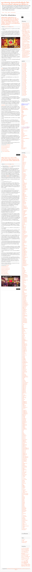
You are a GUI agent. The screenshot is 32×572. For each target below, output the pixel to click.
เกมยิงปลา (23, 517)
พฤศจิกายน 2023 (24, 94)
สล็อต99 (22, 562)
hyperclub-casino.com (25, 264)
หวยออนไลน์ (24, 515)
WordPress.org (24, 542)
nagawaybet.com (24, 313)
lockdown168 (24, 287)
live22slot (23, 284)
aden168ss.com (24, 175)
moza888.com (24, 310)
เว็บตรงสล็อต (24, 522)
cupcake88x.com (24, 219)
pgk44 (23, 332)
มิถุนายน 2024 (24, 87)
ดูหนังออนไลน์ (23, 106)
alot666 (23, 181)
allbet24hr (7, 265)
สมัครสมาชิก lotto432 (25, 493)
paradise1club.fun (24, 321)
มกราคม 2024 (24, 92)
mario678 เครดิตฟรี (23, 552)
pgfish (23, 327)
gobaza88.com (24, 253)
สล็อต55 (23, 499)
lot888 (23, 291)
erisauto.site (23, 230)
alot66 (23, 180)
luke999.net (23, 294)
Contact (9, 12)
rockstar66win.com (24, 365)
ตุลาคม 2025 (24, 72)
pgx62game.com (24, 343)
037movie (23, 154)
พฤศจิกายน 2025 (24, 71)
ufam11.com (23, 436)
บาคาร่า (22, 113)
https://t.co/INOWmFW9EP (6, 151)
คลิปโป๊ (22, 142)
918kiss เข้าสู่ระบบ (24, 169)
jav (22, 266)
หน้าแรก (3, 12)
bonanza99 (23, 212)
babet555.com (24, 191)
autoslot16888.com (24, 189)
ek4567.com (24, 229)
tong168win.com (24, 424)
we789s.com (24, 455)
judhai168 (22, 134)
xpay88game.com (24, 463)
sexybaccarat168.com (25, 382)
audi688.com (24, 187)
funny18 (22, 144)
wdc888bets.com (24, 453)
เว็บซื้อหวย (23, 521)
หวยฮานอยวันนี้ (24, 516)
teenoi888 (23, 416)
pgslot (22, 137)
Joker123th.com (24, 272)
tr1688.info (23, 426)
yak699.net (23, 465)
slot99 (22, 131)
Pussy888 (26, 556)
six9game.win (24, 387)
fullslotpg (23, 244)
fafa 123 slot (23, 233)
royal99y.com (24, 367)
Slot (22, 557)
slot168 (23, 396)
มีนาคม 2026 (24, 67)
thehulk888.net (24, 418)
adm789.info (24, 176)
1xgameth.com (24, 162)
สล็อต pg (23, 496)
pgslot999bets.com (24, 340)
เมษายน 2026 (24, 66)
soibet (23, 400)
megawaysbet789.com (25, 304)
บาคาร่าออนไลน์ (24, 479)
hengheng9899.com (25, 257)
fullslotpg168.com (24, 245)
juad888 (23, 273)
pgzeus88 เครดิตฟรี (26, 555)
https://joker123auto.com (24, 109)
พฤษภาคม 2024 (24, 88)
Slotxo (23, 398)
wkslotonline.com (24, 459)
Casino (23, 216)
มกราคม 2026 (24, 69)
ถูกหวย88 (23, 473)
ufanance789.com (24, 439)
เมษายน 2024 (24, 89)
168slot (23, 159)
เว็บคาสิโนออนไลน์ (24, 520)
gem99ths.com (24, 250)
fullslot (22, 117)
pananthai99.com (24, 320)
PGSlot (23, 554)
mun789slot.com (24, 311)
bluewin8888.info (24, 210)
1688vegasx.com (24, 157)
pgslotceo (23, 341)
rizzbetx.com (24, 364)
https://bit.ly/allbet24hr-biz (4, 266)
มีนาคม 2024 (24, 90)
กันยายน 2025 (24, 73)
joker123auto (24, 270)
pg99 (23, 326)
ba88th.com (23, 190)
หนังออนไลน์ (24, 513)
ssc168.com (23, 406)
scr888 (23, 378)
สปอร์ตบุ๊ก (23, 492)
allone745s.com (24, 179)
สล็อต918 (23, 503)
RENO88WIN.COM (24, 362)
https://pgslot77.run (24, 115)
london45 (23, 288)
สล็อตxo (22, 140)
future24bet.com (24, 247)
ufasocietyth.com (24, 442)
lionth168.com (24, 282)
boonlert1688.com (24, 214)
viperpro (22, 558)
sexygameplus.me (24, 383)
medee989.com (24, 301)
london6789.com (24, 289)
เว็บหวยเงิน (22, 124)
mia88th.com (24, 308)
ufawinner (23, 443)
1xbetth (22, 143)
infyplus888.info (24, 265)
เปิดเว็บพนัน (23, 518)
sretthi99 (23, 404)
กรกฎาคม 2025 (24, 75)
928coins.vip (24, 171)
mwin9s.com (24, 312)
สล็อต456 (23, 498)
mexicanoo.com (24, 306)
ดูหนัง (22, 110)
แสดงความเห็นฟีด (24, 541)
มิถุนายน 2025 (24, 76)
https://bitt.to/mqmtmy (4, 148)
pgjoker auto (24, 331)
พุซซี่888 (22, 111)
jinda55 (23, 267)
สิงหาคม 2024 (24, 85)
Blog (6, 12)
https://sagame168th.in (24, 108)
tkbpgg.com (23, 423)
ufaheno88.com (24, 435)
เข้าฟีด (23, 540)
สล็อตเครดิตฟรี (27, 564)
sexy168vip (23, 380)
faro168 (23, 234)
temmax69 (23, 417)
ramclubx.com (24, 360)
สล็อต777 (23, 501)
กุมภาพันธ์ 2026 (24, 68)
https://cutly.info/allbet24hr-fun (5, 147)
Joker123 (23, 269)
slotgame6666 (24, 397)
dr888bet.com (24, 226)
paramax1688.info (24, 322)
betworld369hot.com (25, 207)
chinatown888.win (24, 217)
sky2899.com (24, 389)
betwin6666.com (24, 206)
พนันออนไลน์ (24, 483)
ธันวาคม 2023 (24, 93)
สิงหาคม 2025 (24, 74)
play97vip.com (24, 346)
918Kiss (23, 168)
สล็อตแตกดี (23, 511)
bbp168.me (23, 199)
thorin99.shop (24, 419)
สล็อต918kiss (8, 144)
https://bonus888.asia (24, 135)
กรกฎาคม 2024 (24, 86)
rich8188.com (24, 363)
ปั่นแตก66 (23, 481)
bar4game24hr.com (24, 196)
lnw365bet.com (24, 285)
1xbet (23, 161)
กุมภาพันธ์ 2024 (24, 91)
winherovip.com (24, 458)
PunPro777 (23, 556)
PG (22, 323)
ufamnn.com (24, 438)
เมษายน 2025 (24, 78)
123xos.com (23, 155)
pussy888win (24, 359)
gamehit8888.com (24, 248)
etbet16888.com (24, 231)
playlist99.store (24, 347)
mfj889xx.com (24, 307)
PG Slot (23, 324)
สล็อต (2, 68)
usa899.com (24, 446)
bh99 (23, 209)
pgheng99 (22, 116)
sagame (29, 556)
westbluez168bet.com (25, 456)
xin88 (23, 462)
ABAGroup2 (23, 173)
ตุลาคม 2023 (24, 95)
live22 (23, 283)
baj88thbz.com (24, 194)
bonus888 (23, 213)
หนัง (22, 512)
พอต (22, 484)
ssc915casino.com (24, 407)
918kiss (22, 105)
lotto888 (23, 292)
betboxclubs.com (24, 200)
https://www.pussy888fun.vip (25, 138)
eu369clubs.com (24, 232)
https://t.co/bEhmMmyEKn (4, 273)
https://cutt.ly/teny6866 (4, 272)
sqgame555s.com (24, 403)
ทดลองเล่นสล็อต (24, 474)
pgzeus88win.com (24, 344)
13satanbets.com (24, 156)
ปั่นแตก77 (23, 482)
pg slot (22, 114)
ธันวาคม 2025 (24, 70)
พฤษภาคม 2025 (24, 77)
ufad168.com (24, 434)
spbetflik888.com (24, 401)
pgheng (23, 329)
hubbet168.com (24, 263)
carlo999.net (24, 215)
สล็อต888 (23, 502)
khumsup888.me (24, 274)
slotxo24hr (23, 399)
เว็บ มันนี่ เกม (24, 519)
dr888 (23, 225)
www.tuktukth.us (24, 460)
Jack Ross (12, 26)
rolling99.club (24, 366)
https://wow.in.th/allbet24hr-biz (5, 269)
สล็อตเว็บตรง (23, 107)
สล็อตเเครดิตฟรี (24, 510)
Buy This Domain (13, 12)
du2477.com (24, 228)
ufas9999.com (24, 440)
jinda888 (23, 268)
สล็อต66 (22, 132)
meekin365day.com (25, 302)
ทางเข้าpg (23, 476)
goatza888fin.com (24, 251)
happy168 (23, 256)
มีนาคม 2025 (24, 79)
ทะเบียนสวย (23, 475)
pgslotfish (23, 342)
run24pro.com (24, 370)
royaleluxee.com (24, 369)
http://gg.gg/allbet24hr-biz (4, 270)
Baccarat (23, 192)
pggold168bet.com (24, 328)
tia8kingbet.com (24, 421)
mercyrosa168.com (24, 305)
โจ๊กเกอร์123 (24, 529)
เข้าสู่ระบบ (23, 539)
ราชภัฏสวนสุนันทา (24, 491)
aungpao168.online (25, 188)
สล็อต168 (23, 497)
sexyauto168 (24, 381)
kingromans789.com (25, 275)
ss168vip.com (24, 405)
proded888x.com (24, 350)
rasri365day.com (24, 361)
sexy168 (23, 379)
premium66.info (24, 349)
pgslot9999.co (24, 339)
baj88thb (23, 193)
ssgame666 (23, 408)
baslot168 (23, 197)
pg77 (23, 325)
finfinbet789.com (24, 237)
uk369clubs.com (24, 444)
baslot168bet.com (24, 198)
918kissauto (23, 170)
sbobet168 (23, 377)
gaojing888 (23, 249)
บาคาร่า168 (23, 478)
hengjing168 (27, 550)
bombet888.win (24, 211)
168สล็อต (24, 548)
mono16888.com (24, 309)
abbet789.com (24, 174)
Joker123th (23, 271)
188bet (23, 160)
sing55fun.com (24, 385)
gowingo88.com (24, 254)
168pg (23, 158)
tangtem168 (23, 415)
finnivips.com (24, 238)
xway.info (23, 464)
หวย (22, 514)
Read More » (18, 154)
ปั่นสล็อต (23, 480)
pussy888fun (24, 358)
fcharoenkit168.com (25, 235)
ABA (22, 172)
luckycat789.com (24, 293)
